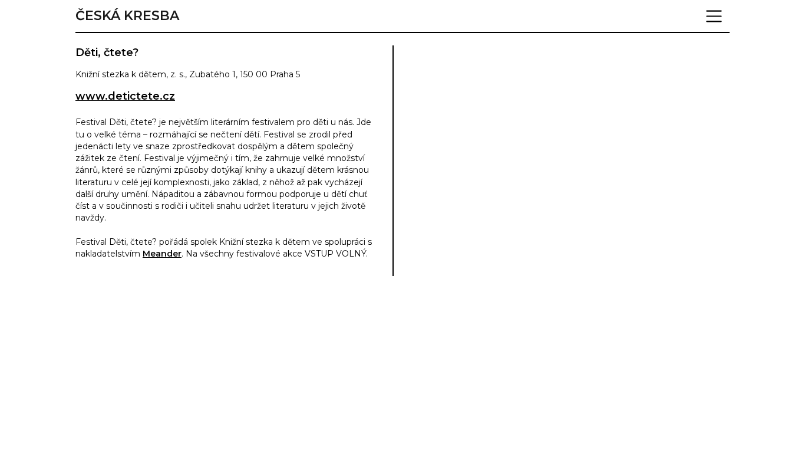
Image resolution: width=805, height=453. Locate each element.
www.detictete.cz (125, 96)
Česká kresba (127, 16)
